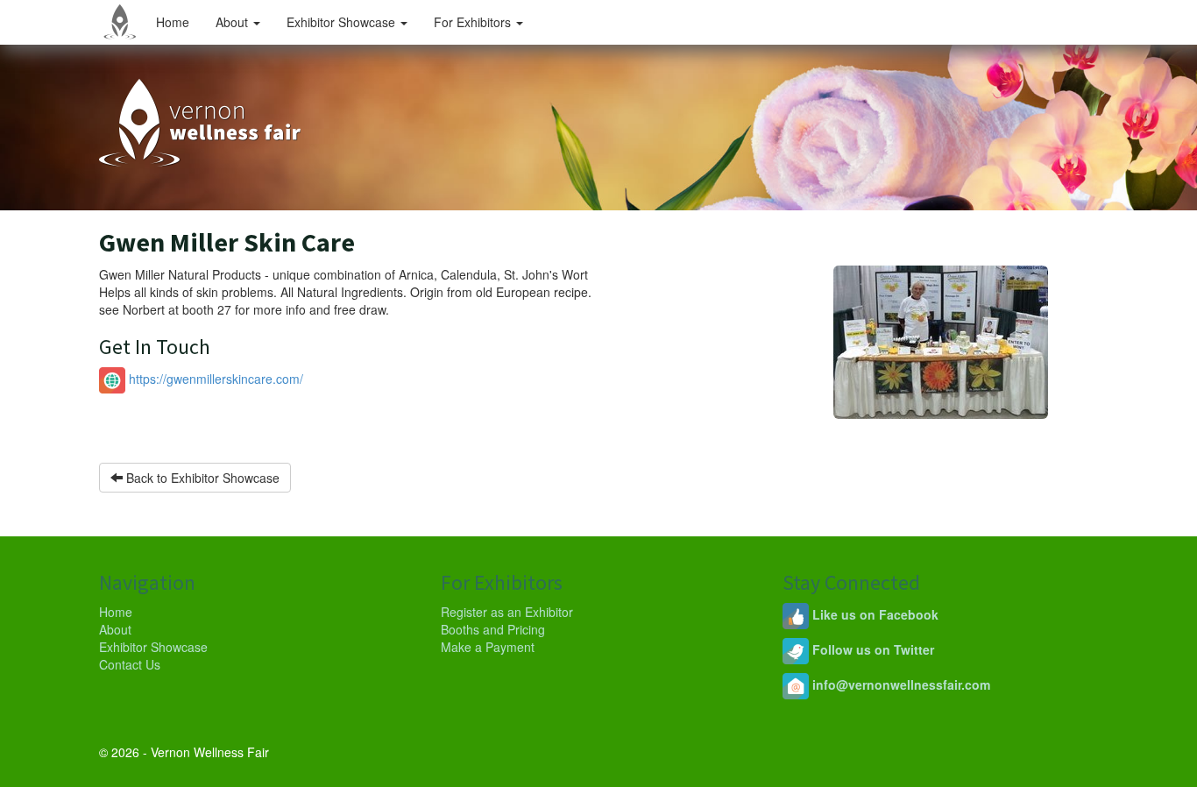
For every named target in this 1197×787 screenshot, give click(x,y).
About (233, 22)
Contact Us (129, 664)
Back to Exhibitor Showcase (201, 477)
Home (172, 22)
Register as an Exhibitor (507, 611)
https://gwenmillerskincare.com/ (214, 378)
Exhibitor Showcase (343, 22)
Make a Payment (488, 647)
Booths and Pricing (493, 629)
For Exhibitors (474, 22)
